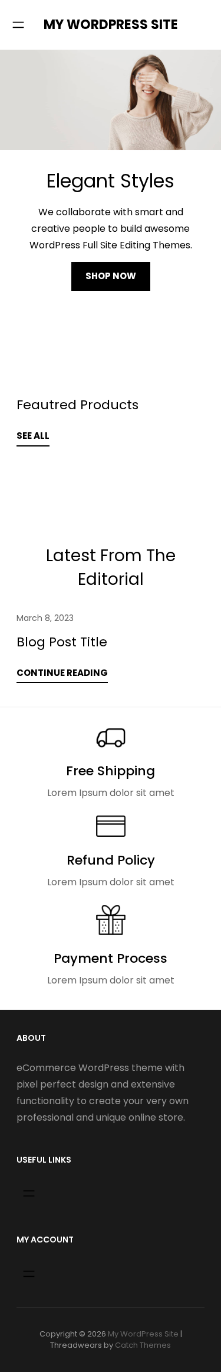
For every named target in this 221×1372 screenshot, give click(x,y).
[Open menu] (18, 24)
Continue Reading (62, 672)
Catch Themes (143, 1345)
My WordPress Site (111, 24)
